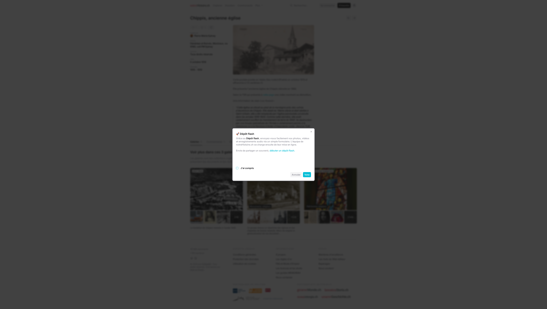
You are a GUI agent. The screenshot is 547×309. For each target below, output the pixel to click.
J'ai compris (247, 168)
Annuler (296, 174)
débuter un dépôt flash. (282, 150)
